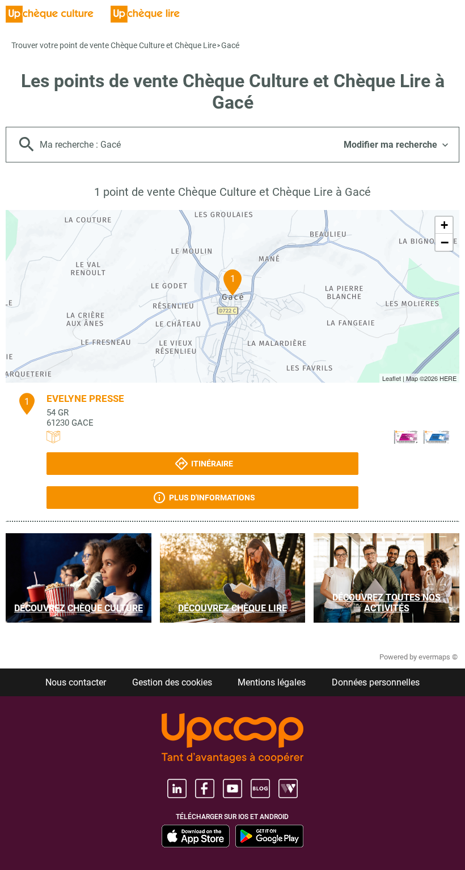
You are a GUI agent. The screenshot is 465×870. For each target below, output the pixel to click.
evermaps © (438, 657)
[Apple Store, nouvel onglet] (196, 836)
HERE (447, 378)
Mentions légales (272, 682)
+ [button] (444, 225)
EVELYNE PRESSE (85, 398)
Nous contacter (75, 682)
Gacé (230, 45)
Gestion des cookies (172, 682)
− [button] (445, 242)
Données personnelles (376, 682)
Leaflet (391, 378)
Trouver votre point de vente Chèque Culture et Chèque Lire (113, 45)
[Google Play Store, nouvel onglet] (269, 836)
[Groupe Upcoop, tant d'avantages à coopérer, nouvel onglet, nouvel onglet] (232, 739)
